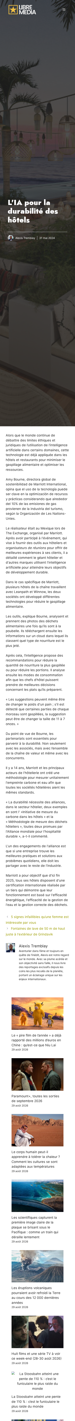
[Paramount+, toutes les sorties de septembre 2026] (37, 1088)
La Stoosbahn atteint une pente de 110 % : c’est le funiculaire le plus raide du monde (36, 1401)
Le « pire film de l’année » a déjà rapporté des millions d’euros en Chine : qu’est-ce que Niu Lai (36, 1040)
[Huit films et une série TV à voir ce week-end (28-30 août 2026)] (37, 1345)
